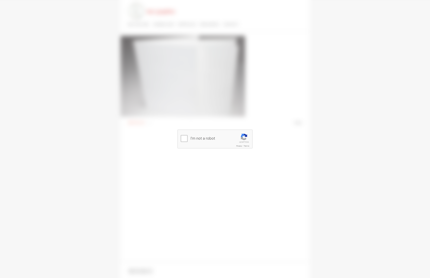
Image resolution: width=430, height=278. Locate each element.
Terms (246, 146)
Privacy (239, 146)
